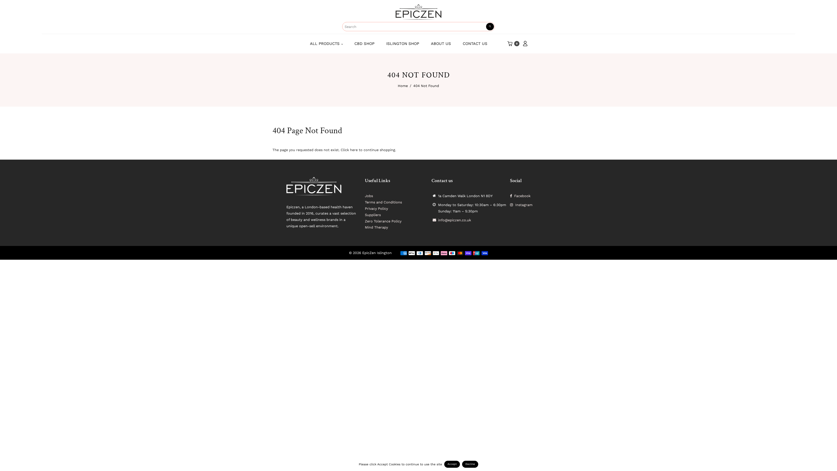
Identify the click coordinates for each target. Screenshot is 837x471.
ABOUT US (441, 43)
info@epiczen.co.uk (454, 220)
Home (403, 86)
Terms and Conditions (383, 202)
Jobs (369, 196)
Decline (470, 464)
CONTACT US (475, 43)
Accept (452, 464)
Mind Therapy (376, 227)
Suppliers (373, 215)
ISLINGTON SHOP (402, 43)
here (354, 150)
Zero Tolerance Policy (383, 221)
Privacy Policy (376, 208)
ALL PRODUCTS (325, 43)
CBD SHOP (364, 43)
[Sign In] (524, 43)
